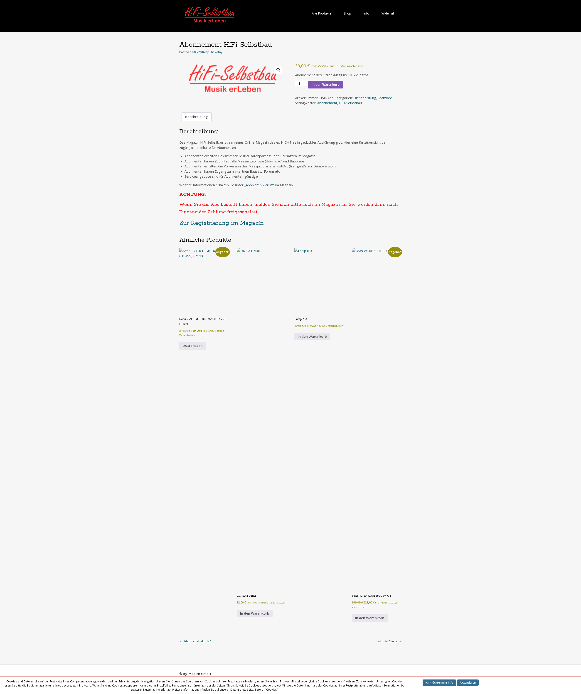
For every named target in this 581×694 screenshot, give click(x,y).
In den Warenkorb (326, 84)
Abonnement (327, 103)
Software (385, 98)
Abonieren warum (259, 185)
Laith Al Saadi (389, 641)
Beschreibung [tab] (196, 116)
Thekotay (215, 52)
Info (366, 13)
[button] (278, 70)
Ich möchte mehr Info (439, 682)
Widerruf (388, 13)
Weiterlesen (193, 346)
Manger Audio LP (195, 641)
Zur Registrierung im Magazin (221, 223)
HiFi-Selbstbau (350, 103)
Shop (347, 13)
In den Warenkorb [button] (254, 613)
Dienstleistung (365, 98)
